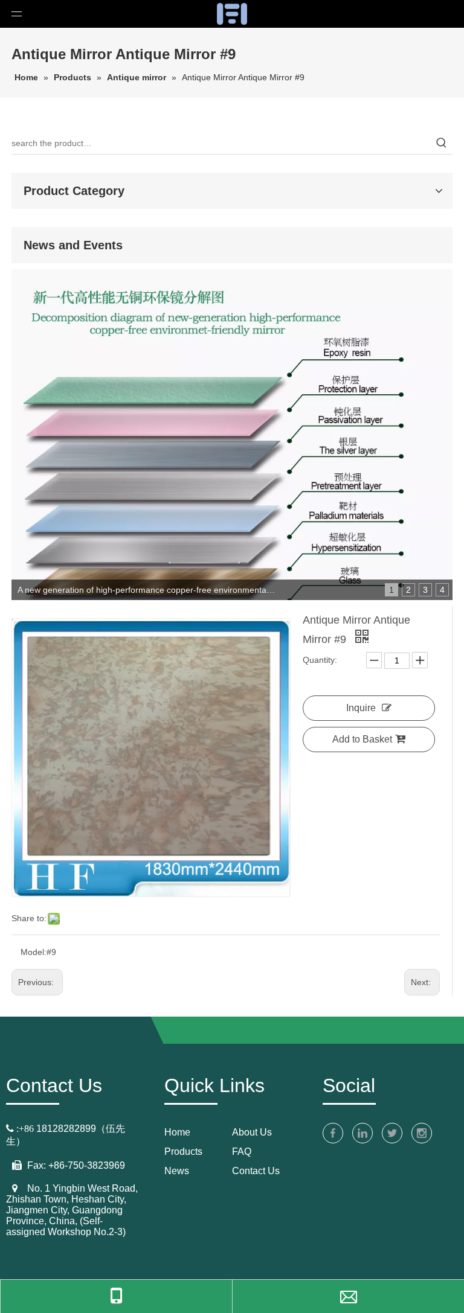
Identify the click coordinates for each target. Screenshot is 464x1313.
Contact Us (256, 1171)
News (176, 1171)
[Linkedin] (362, 1133)
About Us (252, 1132)
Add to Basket (362, 739)
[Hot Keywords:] (442, 143)
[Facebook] (333, 1133)
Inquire (361, 708)
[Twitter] (392, 1133)
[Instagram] (421, 1133)
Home (177, 1132)
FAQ (241, 1151)
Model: (34, 952)
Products (183, 1151)
